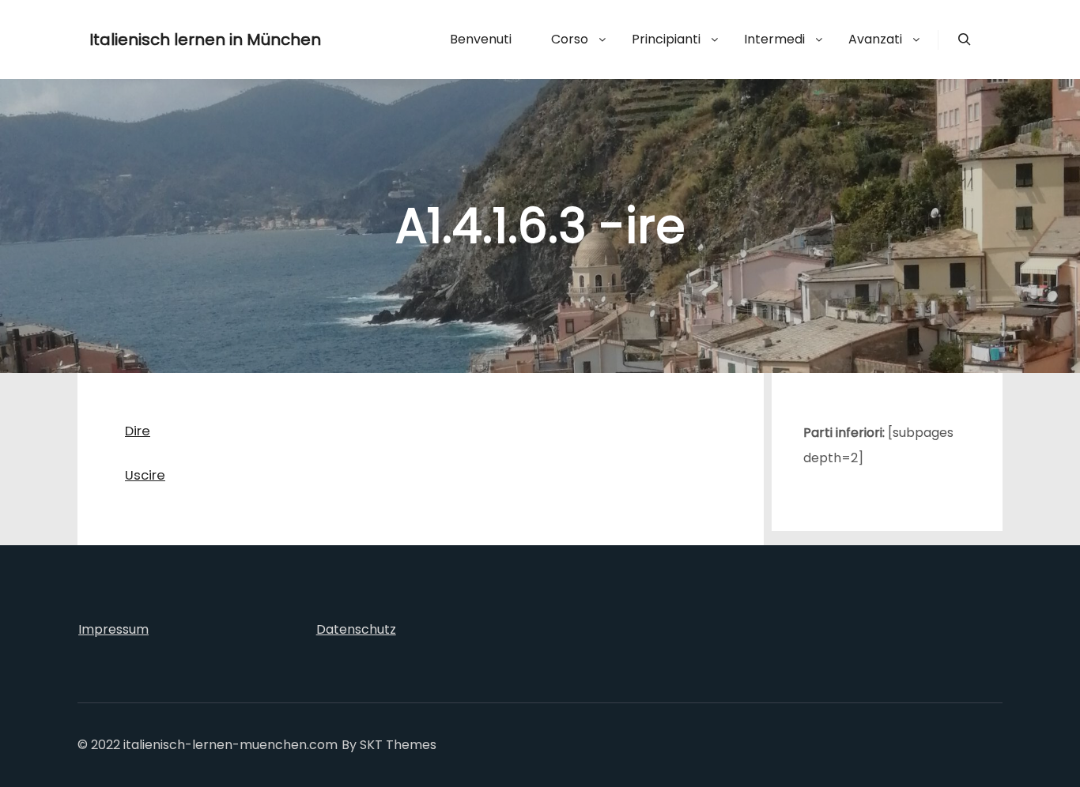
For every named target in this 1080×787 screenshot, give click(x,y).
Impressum (113, 629)
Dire (137, 431)
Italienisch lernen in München (168, 39)
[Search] (964, 39)
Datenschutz (356, 629)
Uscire (145, 475)
